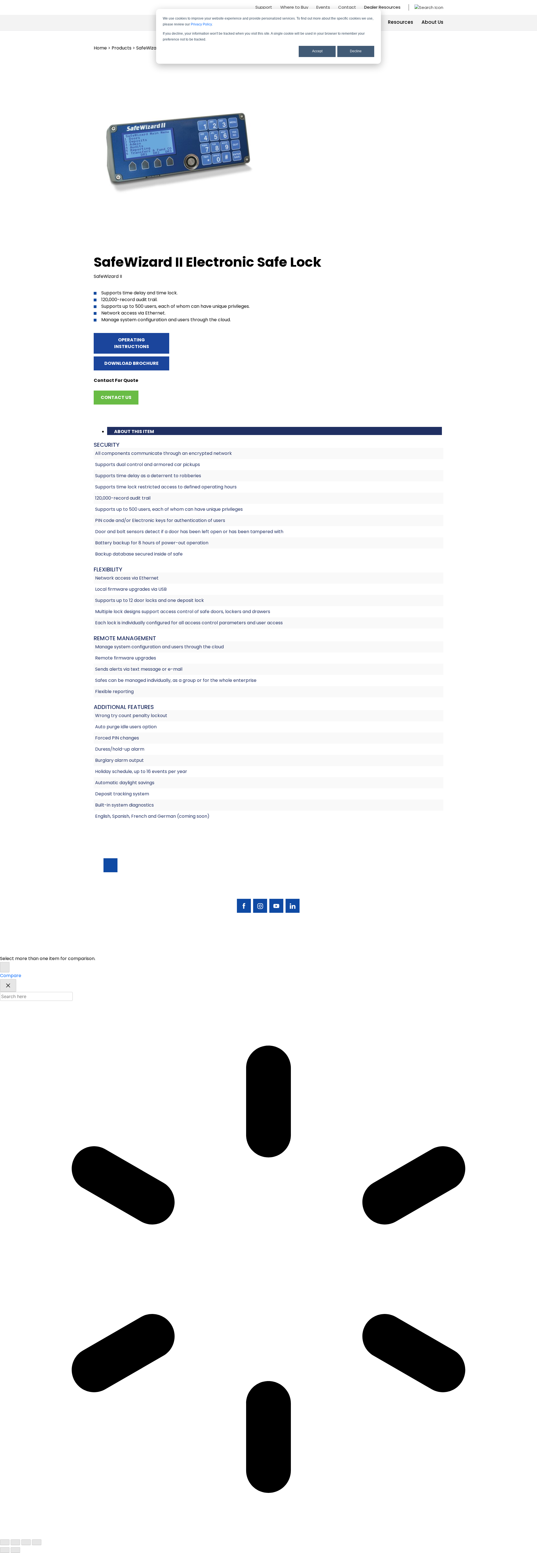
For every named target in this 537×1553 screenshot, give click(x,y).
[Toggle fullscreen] (15, 1542)
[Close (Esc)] (36, 1542)
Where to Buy (294, 7)
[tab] (274, 431)
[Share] (26, 1542)
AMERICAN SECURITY (251, 947)
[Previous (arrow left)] (5, 1550)
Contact (347, 7)
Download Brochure (131, 363)
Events (323, 7)
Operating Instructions (131, 343)
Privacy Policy (201, 24)
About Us (432, 22)
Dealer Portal (402, 914)
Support (263, 7)
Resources (400, 22)
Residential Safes (360, 886)
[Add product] (5, 967)
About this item (134, 431)
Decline (356, 51)
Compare (10, 975)
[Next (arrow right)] (15, 1550)
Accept (317, 51)
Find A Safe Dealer (408, 886)
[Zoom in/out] (5, 1542)
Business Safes (358, 876)
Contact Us (116, 397)
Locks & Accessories (364, 895)
